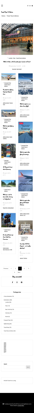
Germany (6, 160)
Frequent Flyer (7, 83)
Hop (4, 104)
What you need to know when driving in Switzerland (8, 197)
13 (22, 255)
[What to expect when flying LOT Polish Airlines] (25, 180)
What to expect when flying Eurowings (25, 153)
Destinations (7, 300)
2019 (5, 350)
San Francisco (6, 249)
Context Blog (21, 405)
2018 (5, 351)
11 (5, 175)
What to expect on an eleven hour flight (25, 105)
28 (24, 66)
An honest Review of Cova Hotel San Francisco (8, 237)
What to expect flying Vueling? (8, 127)
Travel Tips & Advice (21, 58)
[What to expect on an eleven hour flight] (25, 84)
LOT (24, 215)
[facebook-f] (27, 5)
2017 (5, 352)
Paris (14, 58)
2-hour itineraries (8, 296)
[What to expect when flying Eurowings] (25, 132)
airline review (6, 103)
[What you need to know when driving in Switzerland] (8, 183)
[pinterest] (32, 5)
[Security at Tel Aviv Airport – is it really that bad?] (25, 227)
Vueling (5, 138)
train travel (19, 69)
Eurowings (26, 164)
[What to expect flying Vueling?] (8, 113)
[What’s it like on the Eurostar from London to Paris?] (17, 39)
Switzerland (11, 207)
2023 (5, 346)
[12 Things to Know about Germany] (8, 151)
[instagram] (29, 5)
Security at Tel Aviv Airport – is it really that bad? (25, 246)
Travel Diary (6, 327)
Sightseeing (6, 323)
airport (21, 164)
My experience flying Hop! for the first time (8, 92)
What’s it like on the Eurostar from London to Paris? (17, 62)
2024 (5, 345)
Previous (6, 268)
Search (5, 364)
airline (21, 114)
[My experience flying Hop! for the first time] (8, 77)
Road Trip (5, 207)
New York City (8, 309)
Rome (6, 316)
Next (19, 272)
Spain (10, 137)
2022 (5, 347)
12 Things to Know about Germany (7, 168)
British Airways (23, 116)
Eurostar (14, 69)
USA (11, 249)
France (11, 103)
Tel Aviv (25, 258)
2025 (5, 343)
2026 (5, 342)
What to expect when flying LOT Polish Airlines (25, 203)
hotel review (6, 248)
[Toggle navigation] (2, 6)
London (10, 58)
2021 (5, 348)
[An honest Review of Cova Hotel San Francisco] (8, 220)
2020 (5, 349)
